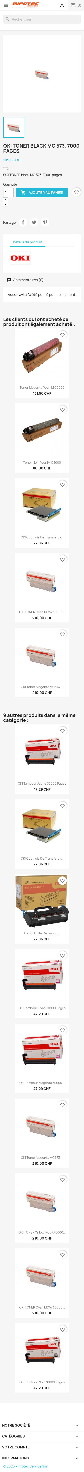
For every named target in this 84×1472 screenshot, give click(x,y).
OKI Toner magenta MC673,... (42, 687)
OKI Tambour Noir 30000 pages (42, 1382)
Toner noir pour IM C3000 (42, 462)
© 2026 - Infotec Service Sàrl (25, 1466)
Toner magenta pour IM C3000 (42, 387)
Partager (23, 222)
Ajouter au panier (42, 192)
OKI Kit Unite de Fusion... (42, 933)
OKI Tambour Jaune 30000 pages (42, 783)
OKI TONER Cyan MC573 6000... (42, 612)
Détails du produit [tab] (27, 242)
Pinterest (45, 222)
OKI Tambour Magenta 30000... (42, 1083)
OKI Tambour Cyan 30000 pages (42, 1008)
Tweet (34, 222)
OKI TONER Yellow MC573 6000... (42, 1232)
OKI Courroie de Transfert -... (42, 537)
